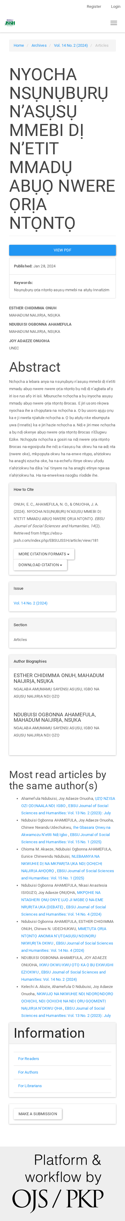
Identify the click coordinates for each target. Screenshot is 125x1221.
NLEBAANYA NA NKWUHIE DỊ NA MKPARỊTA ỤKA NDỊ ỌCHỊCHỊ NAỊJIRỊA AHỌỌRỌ (61, 863)
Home (19, 45)
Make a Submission (38, 1114)
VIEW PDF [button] (63, 250)
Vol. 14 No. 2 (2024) (71, 45)
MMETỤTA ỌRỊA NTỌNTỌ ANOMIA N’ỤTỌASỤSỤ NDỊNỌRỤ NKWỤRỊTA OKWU (63, 935)
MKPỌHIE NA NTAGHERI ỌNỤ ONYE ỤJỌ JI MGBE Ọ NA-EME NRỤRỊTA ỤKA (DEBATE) (62, 899)
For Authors (28, 1072)
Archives (39, 45)
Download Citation (39, 565)
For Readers (28, 1058)
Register (94, 6)
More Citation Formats (43, 554)
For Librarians (30, 1086)
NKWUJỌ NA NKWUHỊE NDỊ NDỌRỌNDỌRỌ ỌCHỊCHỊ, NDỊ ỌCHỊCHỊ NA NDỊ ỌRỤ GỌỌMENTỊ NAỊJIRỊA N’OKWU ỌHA (67, 1001)
